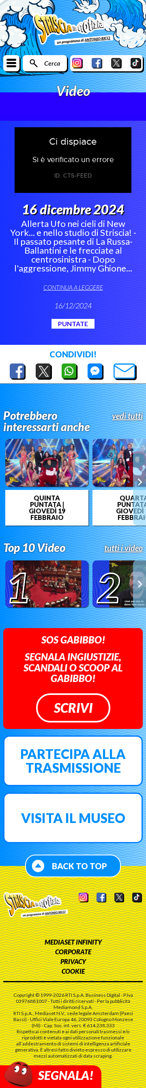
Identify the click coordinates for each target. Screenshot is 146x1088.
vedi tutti (127, 416)
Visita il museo (73, 818)
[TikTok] (136, 63)
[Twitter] (116, 63)
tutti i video (123, 548)
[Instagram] (77, 63)
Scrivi (73, 708)
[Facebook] (97, 63)
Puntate (73, 323)
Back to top (79, 866)
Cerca (52, 63)
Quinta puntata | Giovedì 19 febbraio (47, 508)
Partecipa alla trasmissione (73, 761)
